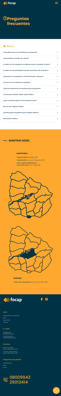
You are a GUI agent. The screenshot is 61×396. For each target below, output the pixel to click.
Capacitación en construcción (11, 315)
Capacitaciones (7, 363)
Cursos (5, 367)
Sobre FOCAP (6, 320)
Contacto (5, 322)
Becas (4, 318)
